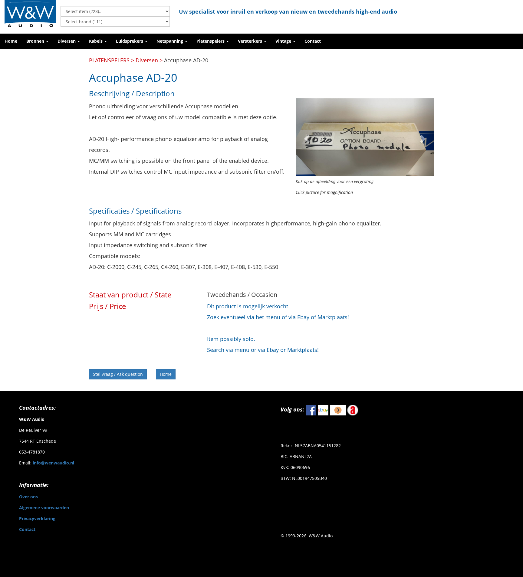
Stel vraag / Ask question (118, 374)
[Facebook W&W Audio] (311, 409)
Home (166, 374)
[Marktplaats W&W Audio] (338, 409)
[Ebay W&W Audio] (323, 409)
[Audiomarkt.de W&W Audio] (352, 409)
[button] (37, 41)
